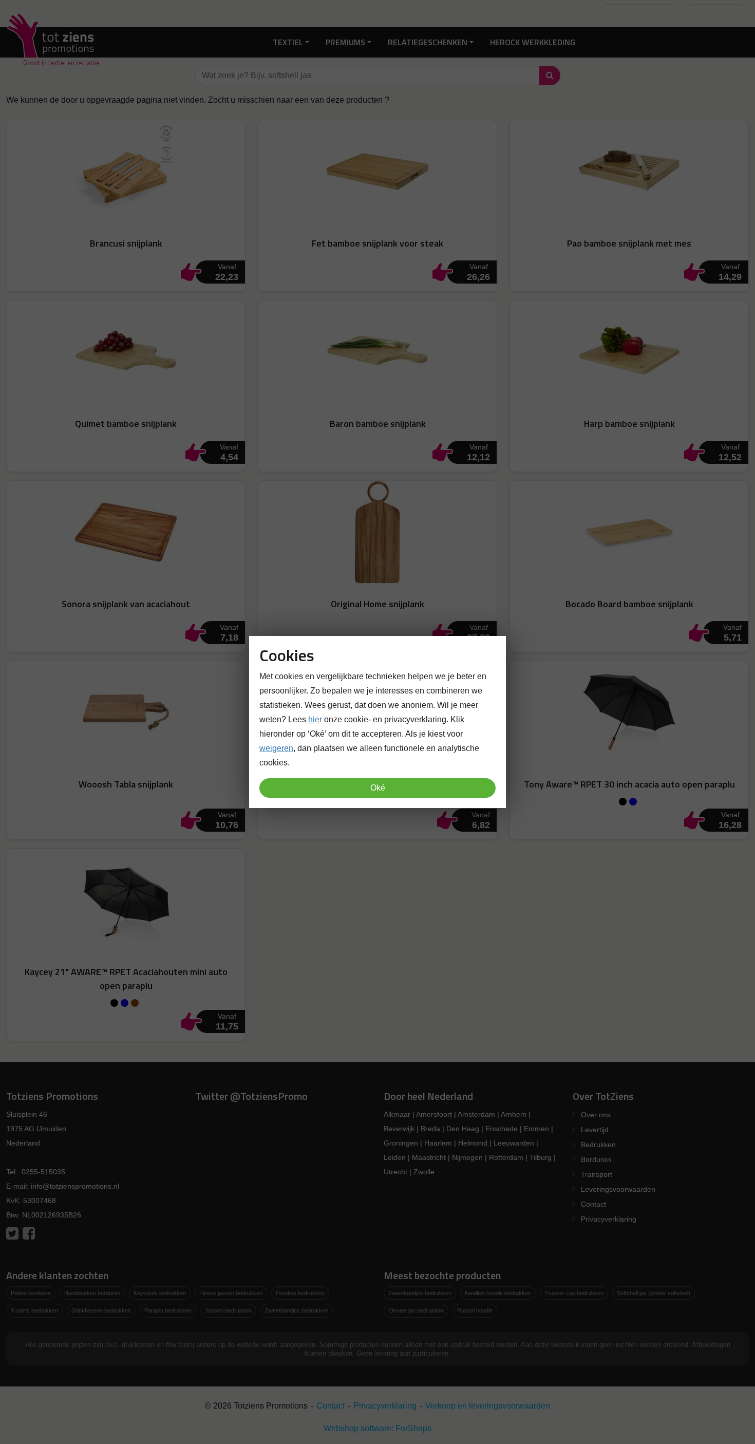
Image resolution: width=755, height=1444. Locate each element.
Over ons (596, 1115)
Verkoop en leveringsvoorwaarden (487, 1405)
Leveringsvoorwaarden (618, 1189)
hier (315, 719)
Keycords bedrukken (160, 1293)
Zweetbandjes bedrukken (296, 1310)
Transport (596, 1174)
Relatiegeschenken (427, 42)
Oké (377, 787)
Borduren (596, 1159)
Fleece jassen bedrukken (230, 1293)
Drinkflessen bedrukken (101, 1310)
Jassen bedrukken (228, 1310)
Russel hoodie (475, 1310)
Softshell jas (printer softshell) (653, 1293)
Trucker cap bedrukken (573, 1293)
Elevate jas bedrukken (416, 1310)
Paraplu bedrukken (168, 1310)
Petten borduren (31, 1293)
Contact (593, 1204)
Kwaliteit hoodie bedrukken (498, 1293)
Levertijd (595, 1130)
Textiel (288, 42)
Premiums (345, 42)
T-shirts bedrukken (34, 1310)
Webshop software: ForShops (377, 1428)
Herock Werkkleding (532, 42)
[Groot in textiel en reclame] (52, 42)
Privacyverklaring (608, 1219)
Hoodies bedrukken (300, 1293)
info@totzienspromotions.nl (75, 1186)
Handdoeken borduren (92, 1293)
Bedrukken (598, 1144)
